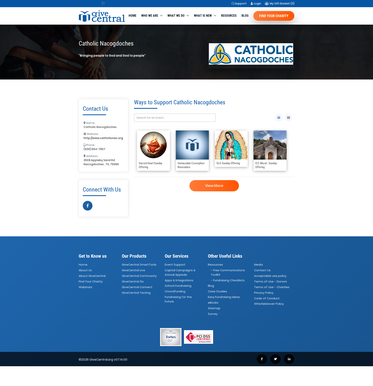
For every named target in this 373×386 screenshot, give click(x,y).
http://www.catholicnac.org (103, 138)
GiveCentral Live (133, 270)
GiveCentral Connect (137, 287)
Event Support (175, 265)
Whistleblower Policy (269, 304)
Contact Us (262, 270)
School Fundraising (178, 286)
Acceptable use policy (270, 276)
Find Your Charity (273, 16)
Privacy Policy (263, 293)
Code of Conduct (267, 298)
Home (132, 15)
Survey (213, 314)
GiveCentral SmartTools (139, 265)
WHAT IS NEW (203, 15)
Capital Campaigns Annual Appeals (180, 272)
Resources (229, 15)
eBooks (213, 303)
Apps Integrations (179, 280)
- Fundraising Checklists (228, 280)
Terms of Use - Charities (271, 287)
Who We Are (149, 15)
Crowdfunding (175, 291)
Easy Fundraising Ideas (224, 297)
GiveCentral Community (139, 276)
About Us (85, 270)
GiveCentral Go (133, 281)
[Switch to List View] (279, 118)
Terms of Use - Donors (270, 281)
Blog (244, 15)
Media (258, 265)
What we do (176, 15)
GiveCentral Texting (136, 293)
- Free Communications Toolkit (228, 272)
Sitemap (214, 308)
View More (214, 185)
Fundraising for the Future (178, 299)
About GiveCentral (92, 276)
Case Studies (217, 291)
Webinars (85, 287)
